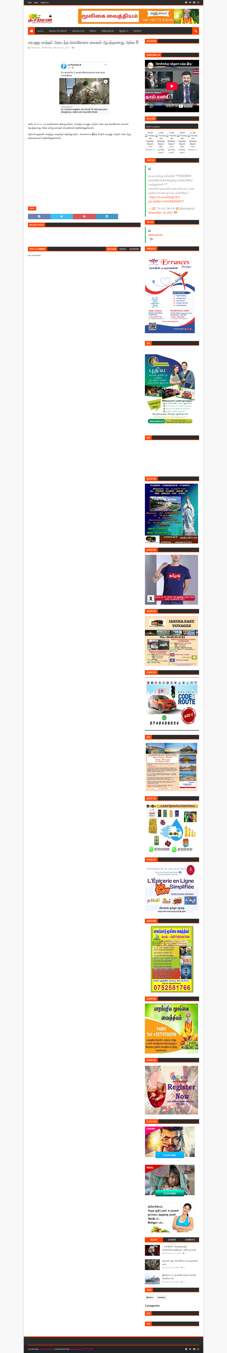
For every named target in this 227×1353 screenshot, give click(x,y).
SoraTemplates (46, 1349)
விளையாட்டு (78, 30)
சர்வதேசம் (162, 1297)
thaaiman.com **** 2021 (81, 1349)
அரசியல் (137, 30)
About (36, 2)
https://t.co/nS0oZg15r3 (164, 197)
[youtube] (194, 2)
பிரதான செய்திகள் (58, 30)
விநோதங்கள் (108, 30)
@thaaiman (155, 235)
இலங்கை (150, 1297)
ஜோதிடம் (123, 30)
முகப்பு (40, 30)
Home (30, 2)
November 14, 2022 (160, 212)
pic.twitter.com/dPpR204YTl (165, 201)
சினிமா (92, 30)
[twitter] (190, 2)
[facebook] (186, 2)
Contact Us (45, 2)
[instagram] (198, 2)
